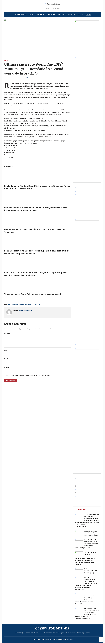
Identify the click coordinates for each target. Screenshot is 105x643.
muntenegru (23, 304)
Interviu (49, 633)
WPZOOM (70, 639)
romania (30, 304)
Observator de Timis (52, 628)
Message (7, 333)
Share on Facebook (6, 163)
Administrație (20, 14)
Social (80, 14)
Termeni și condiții (83, 633)
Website (7, 367)
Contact (72, 633)
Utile (67, 633)
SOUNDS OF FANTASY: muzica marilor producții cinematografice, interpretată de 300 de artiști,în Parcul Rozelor (87, 612)
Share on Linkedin (15, 163)
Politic (31, 14)
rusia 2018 (37, 304)
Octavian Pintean (26, 78)
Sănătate (71, 14)
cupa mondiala (13, 304)
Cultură (51, 14)
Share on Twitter (10, 163)
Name (6, 351)
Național (61, 14)
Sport (88, 14)
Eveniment (41, 14)
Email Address (9, 359)
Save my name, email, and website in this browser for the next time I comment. (28, 375)
